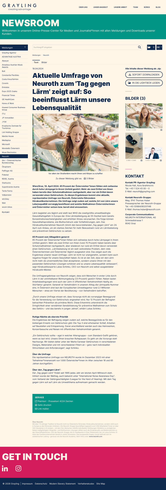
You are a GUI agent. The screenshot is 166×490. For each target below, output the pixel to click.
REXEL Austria (8, 179)
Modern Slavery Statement (62, 483)
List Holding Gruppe (10, 132)
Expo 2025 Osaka (9, 91)
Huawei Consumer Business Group (13, 108)
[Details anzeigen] (161, 130)
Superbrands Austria (10, 187)
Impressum (27, 483)
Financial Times (8, 95)
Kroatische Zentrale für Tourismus (11, 127)
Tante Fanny (7, 191)
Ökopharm (6, 167)
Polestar (5, 175)
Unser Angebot (100, 7)
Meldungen (7, 47)
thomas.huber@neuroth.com (146, 209)
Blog (158, 7)
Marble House (8, 136)
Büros (147, 7)
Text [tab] (36, 62)
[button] (151, 47)
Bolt (3, 71)
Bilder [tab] (44, 62)
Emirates (5, 87)
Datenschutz (41, 483)
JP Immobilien (8, 118)
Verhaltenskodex (86, 483)
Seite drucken (44, 405)
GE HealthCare (8, 99)
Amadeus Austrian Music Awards (12, 66)
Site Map (100, 483)
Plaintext (42, 401)
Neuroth (5, 156)
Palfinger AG (7, 171)
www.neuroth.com (95, 436)
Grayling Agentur (9, 53)
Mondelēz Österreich (11, 148)
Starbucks (6, 183)
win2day (5, 199)
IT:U (3, 114)
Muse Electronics (9, 152)
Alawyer (5, 61)
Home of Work (8, 103)
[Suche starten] (139, 47)
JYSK (4, 122)
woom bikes (7, 207)
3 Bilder (90, 178)
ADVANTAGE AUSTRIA (11, 57)
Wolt (4, 203)
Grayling (19, 7)
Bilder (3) (135, 98)
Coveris (5, 83)
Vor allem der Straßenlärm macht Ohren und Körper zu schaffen (76, 173)
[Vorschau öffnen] (75, 142)
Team (135, 7)
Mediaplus (6, 140)
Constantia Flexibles (10, 75)
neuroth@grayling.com (144, 191)
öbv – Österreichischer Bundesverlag (11, 161)
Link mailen (43, 408)
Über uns (83, 7)
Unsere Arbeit (120, 7)
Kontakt (5, 212)
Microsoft (6, 144)
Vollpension (6, 195)
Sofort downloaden (145, 74)
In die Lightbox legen (146, 82)
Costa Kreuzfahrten (10, 79)
